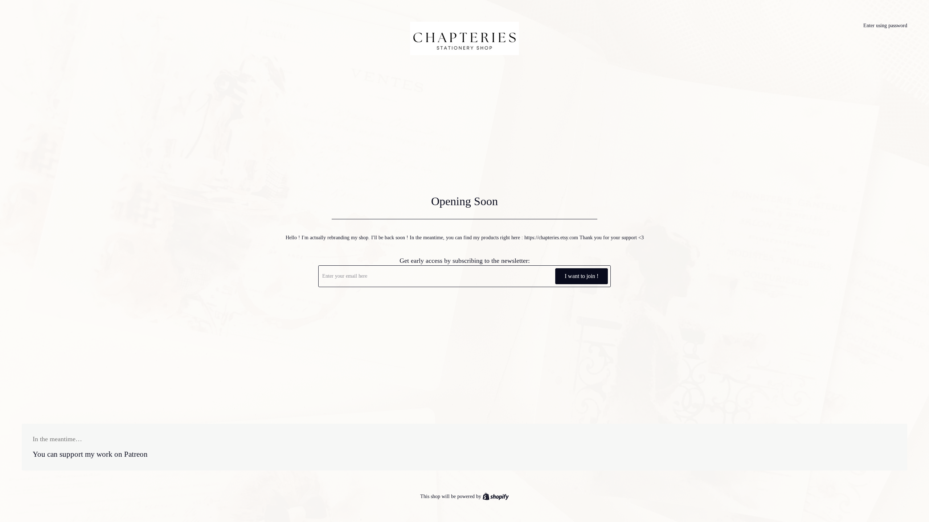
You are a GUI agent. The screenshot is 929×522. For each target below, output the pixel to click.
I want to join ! (581, 276)
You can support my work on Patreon (90, 454)
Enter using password (885, 25)
